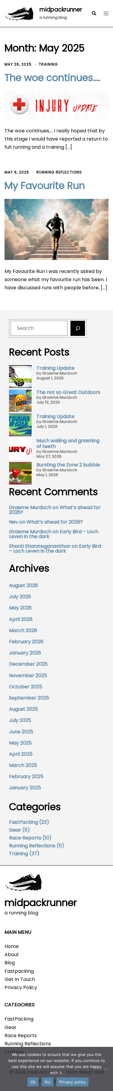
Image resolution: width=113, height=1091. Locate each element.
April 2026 (21, 619)
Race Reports (25, 837)
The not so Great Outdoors (68, 392)
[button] (93, 13)
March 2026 (23, 630)
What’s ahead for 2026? (55, 521)
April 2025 (21, 754)
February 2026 (26, 641)
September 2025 (29, 697)
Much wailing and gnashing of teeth (67, 443)
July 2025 (20, 720)
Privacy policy (72, 1082)
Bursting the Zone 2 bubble (68, 464)
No (47, 1082)
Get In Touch (20, 979)
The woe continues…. (52, 77)
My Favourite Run (45, 185)
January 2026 (25, 652)
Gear (15, 829)
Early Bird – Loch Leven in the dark (55, 548)
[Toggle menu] (106, 13)
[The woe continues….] (56, 104)
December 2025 (28, 664)
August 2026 (23, 585)
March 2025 (23, 765)
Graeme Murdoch (30, 507)
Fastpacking (19, 971)
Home (12, 946)
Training (48, 64)
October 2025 (25, 686)
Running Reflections (59, 172)
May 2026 (20, 607)
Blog (10, 962)
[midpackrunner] (20, 13)
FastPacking (23, 822)
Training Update (55, 368)
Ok (33, 1082)
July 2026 (20, 596)
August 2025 (23, 709)
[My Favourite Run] (56, 229)
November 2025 (28, 675)
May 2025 (20, 742)
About (12, 954)
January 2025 (25, 787)
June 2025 (21, 731)
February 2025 (26, 776)
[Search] (78, 328)
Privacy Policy (21, 987)
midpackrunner (60, 9)
